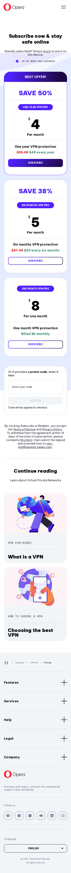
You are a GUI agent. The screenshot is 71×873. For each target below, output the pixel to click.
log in (47, 51)
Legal (9, 738)
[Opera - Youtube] (41, 816)
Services (11, 701)
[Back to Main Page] (14, 7)
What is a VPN (25, 556)
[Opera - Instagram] (63, 816)
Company (12, 757)
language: (63, 7)
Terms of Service (24, 429)
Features (11, 682)
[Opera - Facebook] (8, 816)
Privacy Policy (52, 429)
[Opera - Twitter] (30, 816)
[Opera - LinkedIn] (52, 816)
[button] (35, 163)
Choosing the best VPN (30, 632)
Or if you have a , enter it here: (33, 373)
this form (26, 440)
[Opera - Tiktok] (19, 816)
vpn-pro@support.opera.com (35, 445)
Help (8, 720)
